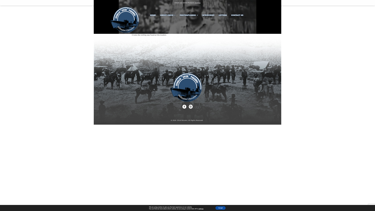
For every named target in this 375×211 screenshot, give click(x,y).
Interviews (208, 15)
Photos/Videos (188, 15)
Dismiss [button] (197, 3)
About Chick (166, 15)
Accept (220, 208)
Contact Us (237, 15)
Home (153, 15)
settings (200, 209)
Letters (223, 15)
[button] (168, 15)
